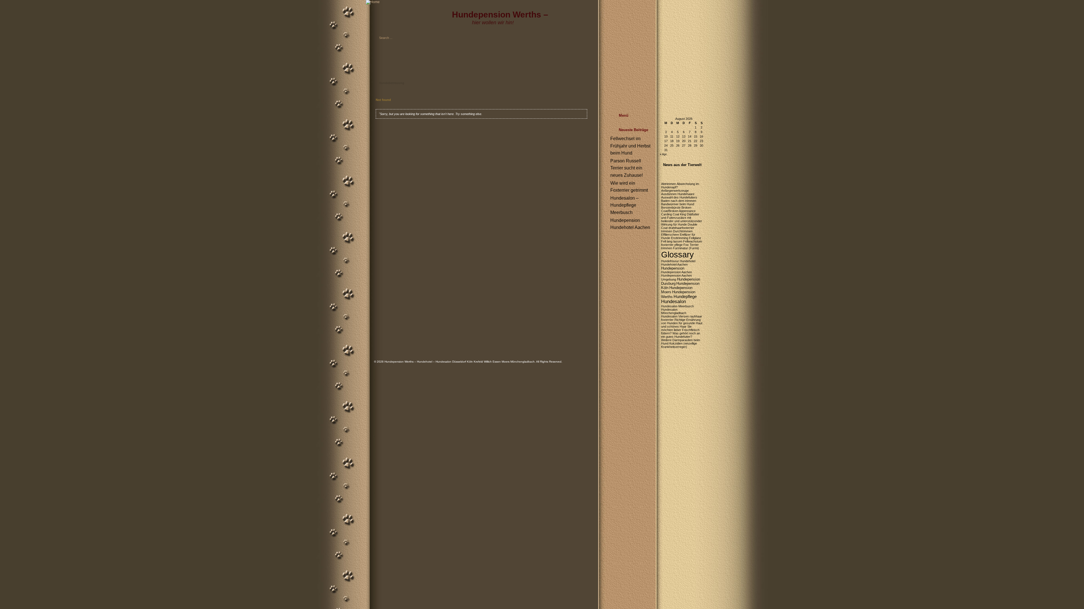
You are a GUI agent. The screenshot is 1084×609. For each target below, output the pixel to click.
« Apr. (663, 154)
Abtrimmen (668, 184)
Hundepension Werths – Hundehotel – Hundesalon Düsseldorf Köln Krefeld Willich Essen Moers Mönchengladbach (459, 361)
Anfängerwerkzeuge (675, 190)
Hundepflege (685, 296)
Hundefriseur (670, 261)
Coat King (679, 214)
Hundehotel (687, 261)
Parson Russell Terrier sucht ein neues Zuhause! (626, 168)
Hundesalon (673, 301)
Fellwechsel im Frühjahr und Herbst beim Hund (630, 145)
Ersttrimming (679, 238)
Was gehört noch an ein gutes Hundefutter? (680, 335)
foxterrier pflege (672, 244)
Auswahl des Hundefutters (679, 197)
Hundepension (672, 268)
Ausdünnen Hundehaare (677, 194)
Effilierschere (670, 234)
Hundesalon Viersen (675, 316)
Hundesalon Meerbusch (677, 306)
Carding (666, 214)
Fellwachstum (692, 241)
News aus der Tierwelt (682, 165)
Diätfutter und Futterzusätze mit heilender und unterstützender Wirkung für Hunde (681, 219)
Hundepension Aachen (676, 272)
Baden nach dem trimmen (678, 200)
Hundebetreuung (391, 83)
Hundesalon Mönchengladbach (673, 311)
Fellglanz (695, 238)
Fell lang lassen (671, 241)
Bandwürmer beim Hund (677, 204)
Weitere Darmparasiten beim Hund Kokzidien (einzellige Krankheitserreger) (680, 343)
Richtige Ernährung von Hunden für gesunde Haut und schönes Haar (681, 323)
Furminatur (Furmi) (686, 248)
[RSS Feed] (654, 58)
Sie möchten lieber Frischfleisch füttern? (680, 330)
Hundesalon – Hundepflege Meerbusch (624, 205)
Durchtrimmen (682, 231)
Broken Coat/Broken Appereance (678, 209)
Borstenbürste (671, 207)
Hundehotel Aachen (674, 264)
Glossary (677, 254)
